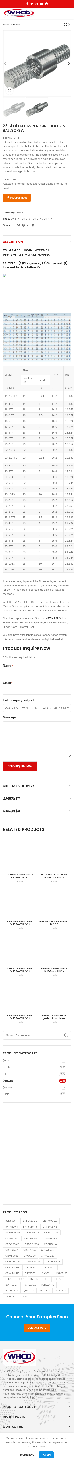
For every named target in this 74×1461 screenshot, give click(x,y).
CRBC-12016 (32, 1244)
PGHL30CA (30, 1285)
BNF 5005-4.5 (50, 1226)
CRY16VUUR (53, 1261)
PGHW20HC (47, 1285)
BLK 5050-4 (11, 1221)
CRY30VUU (49, 1267)
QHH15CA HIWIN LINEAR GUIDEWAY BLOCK (20, 970)
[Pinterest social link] (46, 3)
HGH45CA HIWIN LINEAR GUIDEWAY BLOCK (20, 876)
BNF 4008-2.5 (50, 1221)
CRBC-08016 (12, 1244)
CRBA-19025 (51, 1232)
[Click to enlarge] (9, 91)
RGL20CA (44, 1290)
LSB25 (8, 1279)
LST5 (46, 1279)
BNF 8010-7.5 (30, 1226)
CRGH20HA (50, 1244)
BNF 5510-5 (11, 1226)
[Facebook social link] (27, 3)
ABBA (8, 1087)
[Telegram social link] (33, 225)
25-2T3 (26, 218)
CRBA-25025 (12, 1238)
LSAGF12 (46, 1273)
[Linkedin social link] (28, 225)
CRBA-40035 (31, 1238)
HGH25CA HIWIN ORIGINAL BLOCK (53, 923)
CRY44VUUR (12, 1273)
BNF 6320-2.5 (12, 1232)
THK (7, 1067)
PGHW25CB (11, 1290)
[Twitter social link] (31, 3)
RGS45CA (60, 1290)
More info (27, 1454)
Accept (46, 1454)
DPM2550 (30, 1273)
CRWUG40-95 (33, 1261)
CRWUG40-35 (12, 1261)
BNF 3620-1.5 (30, 1221)
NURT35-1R (11, 1285)
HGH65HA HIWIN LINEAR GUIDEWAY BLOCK (54, 876)
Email (7, 682)
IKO (7, 1074)
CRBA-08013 (32, 1232)
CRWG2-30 (30, 1255)
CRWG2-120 (47, 1255)
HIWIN (16, 24)
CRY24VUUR (12, 1267)
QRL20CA (29, 1290)
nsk (7, 1060)
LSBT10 (34, 1279)
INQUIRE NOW (18, 197)
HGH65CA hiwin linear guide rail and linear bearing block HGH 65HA (54, 1018)
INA (7, 1094)
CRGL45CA (29, 1250)
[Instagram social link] (36, 3)
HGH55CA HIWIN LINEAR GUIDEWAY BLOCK (54, 970)
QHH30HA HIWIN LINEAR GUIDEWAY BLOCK (20, 923)
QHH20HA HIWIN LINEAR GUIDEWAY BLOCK (20, 1017)
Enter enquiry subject (19, 700)
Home (6, 24)
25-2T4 (37, 218)
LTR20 (57, 1279)
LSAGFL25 (61, 1273)
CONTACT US (35, 1327)
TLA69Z (23, 1296)
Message (9, 717)
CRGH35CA (11, 1250)
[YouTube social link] (41, 3)
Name (8, 665)
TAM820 (9, 1296)
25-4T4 (48, 218)
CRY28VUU (31, 1267)
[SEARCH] (66, 1035)
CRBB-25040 (50, 1238)
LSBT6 (21, 1279)
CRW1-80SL (11, 1255)
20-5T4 (15, 218)
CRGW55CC (47, 1250)
